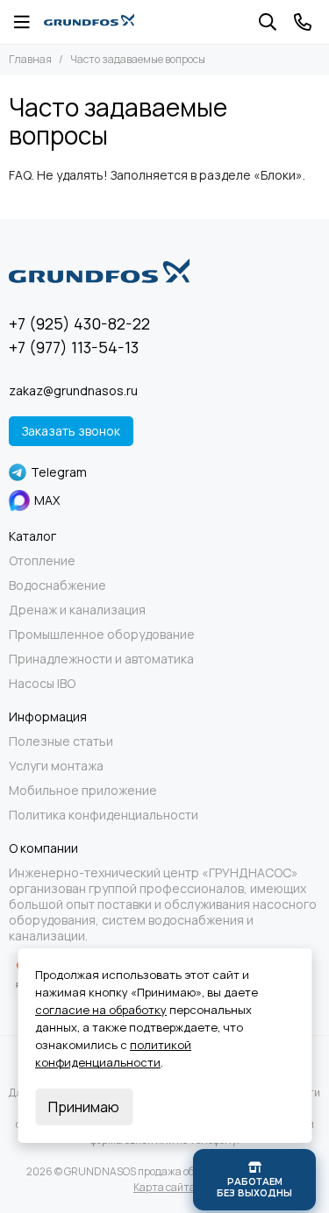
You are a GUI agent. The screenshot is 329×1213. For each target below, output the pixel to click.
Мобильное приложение (83, 790)
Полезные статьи (61, 741)
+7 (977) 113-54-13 (74, 347)
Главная (30, 59)
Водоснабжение (57, 585)
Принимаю (83, 1107)
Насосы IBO (42, 684)
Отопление (42, 561)
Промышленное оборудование (102, 634)
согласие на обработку (101, 1010)
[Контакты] (302, 22)
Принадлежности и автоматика (101, 659)
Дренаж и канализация (77, 610)
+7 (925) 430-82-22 (79, 323)
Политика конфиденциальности (103, 815)
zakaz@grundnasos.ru (73, 390)
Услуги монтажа (56, 766)
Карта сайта (164, 1187)
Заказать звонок (71, 430)
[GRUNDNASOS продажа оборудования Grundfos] (89, 21)
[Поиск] (267, 22)
